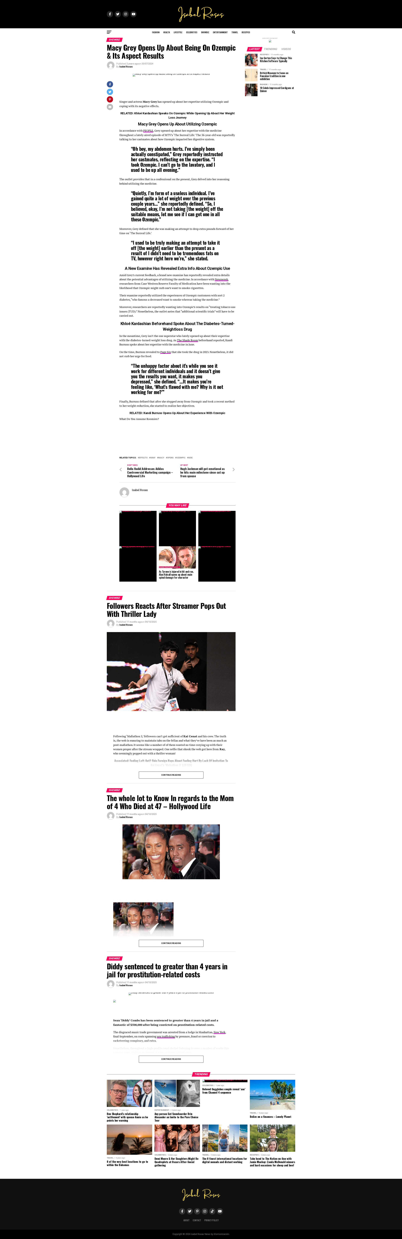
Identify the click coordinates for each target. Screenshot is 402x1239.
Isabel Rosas (126, 66)
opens (170, 458)
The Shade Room (187, 340)
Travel (234, 32)
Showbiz (205, 32)
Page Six (165, 352)
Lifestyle (178, 32)
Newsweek (221, 279)
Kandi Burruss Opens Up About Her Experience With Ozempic (184, 413)
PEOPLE (148, 130)
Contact (197, 1220)
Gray (152, 458)
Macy (161, 458)
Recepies (246, 32)
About (186, 1220)
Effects (143, 458)
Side (190, 458)
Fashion (156, 32)
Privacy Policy (211, 1220)
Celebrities (191, 32)
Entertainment (220, 32)
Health (166, 32)
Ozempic (180, 458)
